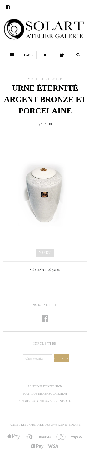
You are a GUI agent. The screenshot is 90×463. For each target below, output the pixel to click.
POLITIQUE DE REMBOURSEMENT (45, 393)
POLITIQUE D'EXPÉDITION (45, 386)
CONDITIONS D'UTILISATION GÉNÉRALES (45, 401)
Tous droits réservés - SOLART (62, 424)
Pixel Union (37, 424)
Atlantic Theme (18, 424)
